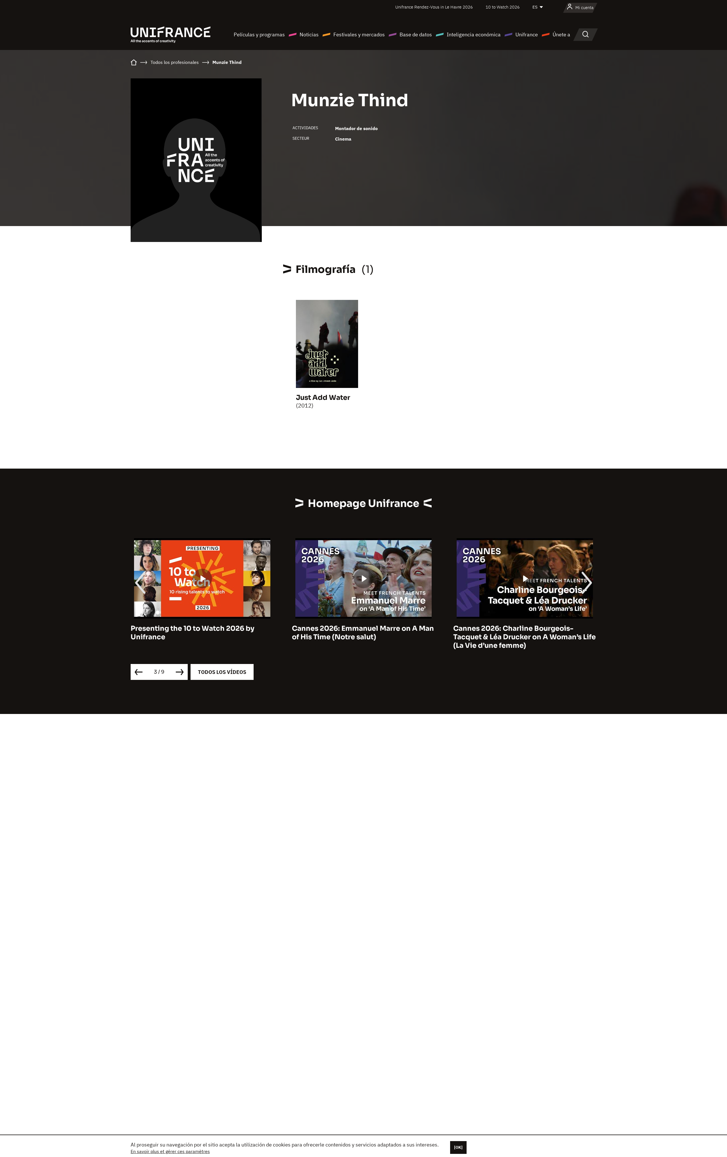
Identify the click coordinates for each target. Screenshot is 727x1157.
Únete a (561, 34)
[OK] (458, 1147)
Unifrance (526, 34)
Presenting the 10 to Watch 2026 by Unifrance (192, 632)
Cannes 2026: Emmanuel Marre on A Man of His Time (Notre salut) (363, 632)
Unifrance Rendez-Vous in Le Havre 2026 (434, 7)
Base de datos (416, 34)
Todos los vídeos (222, 672)
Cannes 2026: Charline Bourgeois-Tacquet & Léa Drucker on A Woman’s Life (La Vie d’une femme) (524, 637)
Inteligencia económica (474, 34)
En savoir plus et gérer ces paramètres (170, 1151)
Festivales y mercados (359, 34)
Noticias (309, 34)
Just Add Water (323, 397)
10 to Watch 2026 (503, 7)
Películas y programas (259, 34)
